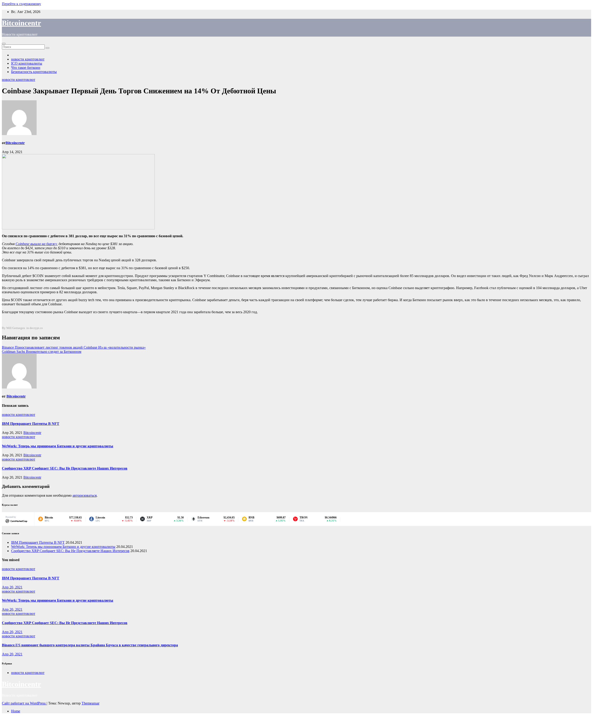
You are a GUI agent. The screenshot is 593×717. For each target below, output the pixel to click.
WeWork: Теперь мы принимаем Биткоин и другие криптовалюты (57, 446)
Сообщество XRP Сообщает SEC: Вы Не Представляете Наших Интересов (64, 468)
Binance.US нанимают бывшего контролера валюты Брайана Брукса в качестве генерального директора (90, 645)
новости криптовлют (27, 59)
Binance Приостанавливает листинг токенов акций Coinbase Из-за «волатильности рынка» (74, 347)
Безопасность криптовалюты (34, 72)
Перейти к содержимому (21, 4)
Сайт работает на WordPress (24, 703)
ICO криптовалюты (26, 63)
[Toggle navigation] (4, 43)
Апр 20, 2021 (12, 587)
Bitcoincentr (21, 23)
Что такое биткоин (25, 67)
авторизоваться (85, 495)
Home (15, 711)
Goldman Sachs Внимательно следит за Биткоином (41, 352)
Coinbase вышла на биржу (36, 244)
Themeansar (90, 703)
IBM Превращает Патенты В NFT (30, 424)
